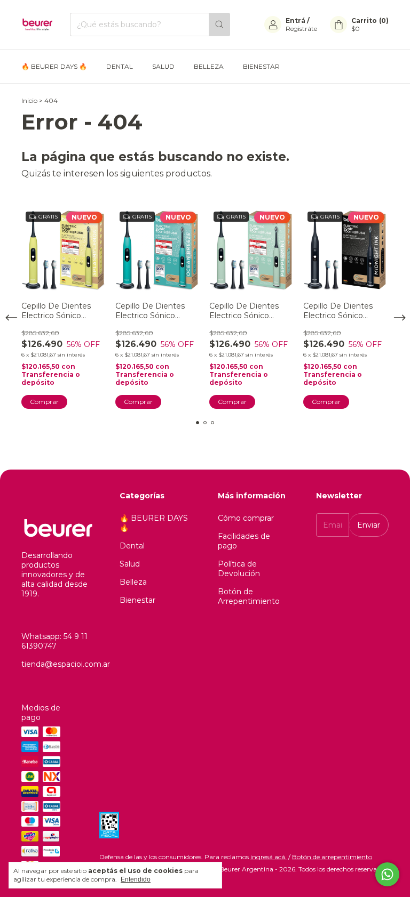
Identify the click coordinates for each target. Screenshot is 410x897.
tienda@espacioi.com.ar (65, 664)
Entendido (136, 879)
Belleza (209, 66)
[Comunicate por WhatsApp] (387, 874)
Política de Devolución (239, 568)
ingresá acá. (268, 857)
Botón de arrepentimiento (332, 857)
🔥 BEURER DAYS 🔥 (54, 66)
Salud (163, 66)
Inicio (29, 100)
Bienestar (261, 66)
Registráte (301, 29)
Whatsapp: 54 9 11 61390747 (54, 641)
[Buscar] (219, 24)
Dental (119, 66)
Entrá (295, 21)
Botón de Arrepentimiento (249, 596)
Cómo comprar (246, 518)
